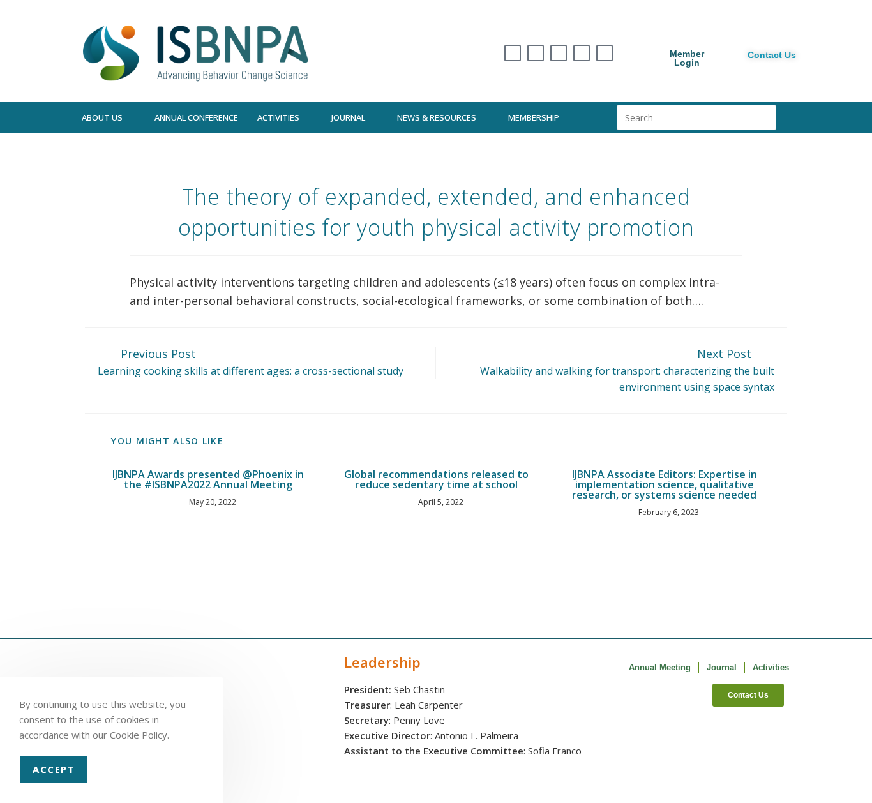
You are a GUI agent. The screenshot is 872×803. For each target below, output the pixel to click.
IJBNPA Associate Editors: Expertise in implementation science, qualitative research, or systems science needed (664, 484)
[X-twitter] (512, 53)
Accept (54, 769)
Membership (533, 117)
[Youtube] (604, 53)
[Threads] (558, 53)
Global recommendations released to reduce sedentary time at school (436, 479)
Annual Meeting (660, 667)
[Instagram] (535, 53)
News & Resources (436, 117)
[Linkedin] (581, 53)
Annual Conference (196, 117)
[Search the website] (696, 116)
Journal (348, 117)
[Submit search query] (763, 117)
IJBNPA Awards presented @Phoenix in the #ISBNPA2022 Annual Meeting (208, 479)
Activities (278, 117)
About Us (102, 117)
